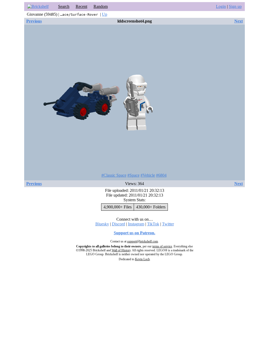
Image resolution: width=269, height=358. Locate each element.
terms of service (162, 246)
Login (221, 6)
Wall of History (121, 250)
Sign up (235, 6)
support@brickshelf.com (142, 241)
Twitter (168, 224)
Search (63, 6)
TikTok (153, 224)
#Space (133, 175)
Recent (81, 6)
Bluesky (102, 224)
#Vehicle (148, 175)
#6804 (161, 175)
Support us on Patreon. (134, 233)
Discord (118, 224)
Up (104, 14)
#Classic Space (113, 175)
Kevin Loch (142, 259)
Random (101, 6)
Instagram (136, 224)
